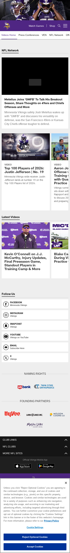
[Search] (59, 25)
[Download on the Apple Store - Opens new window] (23, 466)
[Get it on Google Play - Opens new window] (46, 467)
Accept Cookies (35, 546)
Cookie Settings (35, 527)
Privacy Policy (22, 520)
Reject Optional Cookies (35, 537)
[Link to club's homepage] (7, 24)
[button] (35, 84)
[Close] (66, 483)
